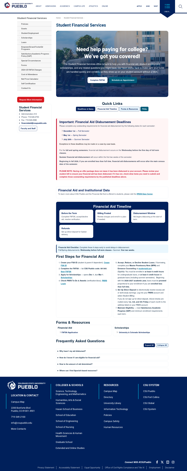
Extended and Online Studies (70, 448)
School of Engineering (67, 421)
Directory (108, 397)
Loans (23, 42)
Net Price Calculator (29, 79)
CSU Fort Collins (151, 397)
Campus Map (17, 402)
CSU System (149, 409)
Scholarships (26, 38)
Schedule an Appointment (123, 80)
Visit (156, 6)
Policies (24, 24)
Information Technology (116, 409)
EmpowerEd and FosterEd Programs (32, 48)
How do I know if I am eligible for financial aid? (79, 357)
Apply (139, 6)
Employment (154, 467)
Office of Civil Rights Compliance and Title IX (124, 467)
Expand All (149, 345)
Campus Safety (111, 421)
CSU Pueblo (149, 391)
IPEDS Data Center (145, 194)
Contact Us (26, 88)
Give (148, 6)
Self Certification (28, 84)
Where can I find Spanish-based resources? (78, 370)
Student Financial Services (32, 18)
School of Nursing (65, 427)
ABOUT (38, 6)
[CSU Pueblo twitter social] (162, 462)
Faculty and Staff (28, 128)
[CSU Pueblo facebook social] (157, 462)
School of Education (66, 415)
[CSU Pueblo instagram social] (173, 462)
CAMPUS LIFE (79, 6)
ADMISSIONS (50, 6)
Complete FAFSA (97, 80)
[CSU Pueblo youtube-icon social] (168, 462)
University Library (112, 403)
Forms (24, 65)
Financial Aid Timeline (107, 109)
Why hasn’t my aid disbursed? (72, 351)
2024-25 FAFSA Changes (31, 70)
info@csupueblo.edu (21, 423)
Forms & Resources (129, 109)
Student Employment (30, 33)
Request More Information (30, 99)
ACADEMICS (65, 6)
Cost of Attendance (29, 74)
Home (58, 18)
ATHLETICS (93, 6)
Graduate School (64, 442)
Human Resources (113, 427)
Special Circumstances (31, 61)
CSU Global (148, 403)
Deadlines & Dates (86, 109)
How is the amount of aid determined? (76, 364)
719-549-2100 (18, 417)
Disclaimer (169, 467)
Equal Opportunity (92, 467)
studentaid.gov (145, 268)
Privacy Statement (46, 467)
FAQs (144, 109)
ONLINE (105, 6)
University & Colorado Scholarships (134, 332)
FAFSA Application (70, 332)
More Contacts (18, 428)
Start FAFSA (66, 271)
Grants (24, 29)
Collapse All (162, 345)
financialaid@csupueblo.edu (34, 123)
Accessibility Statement (69, 467)
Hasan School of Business (69, 409)
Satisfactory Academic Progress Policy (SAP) (35, 55)
